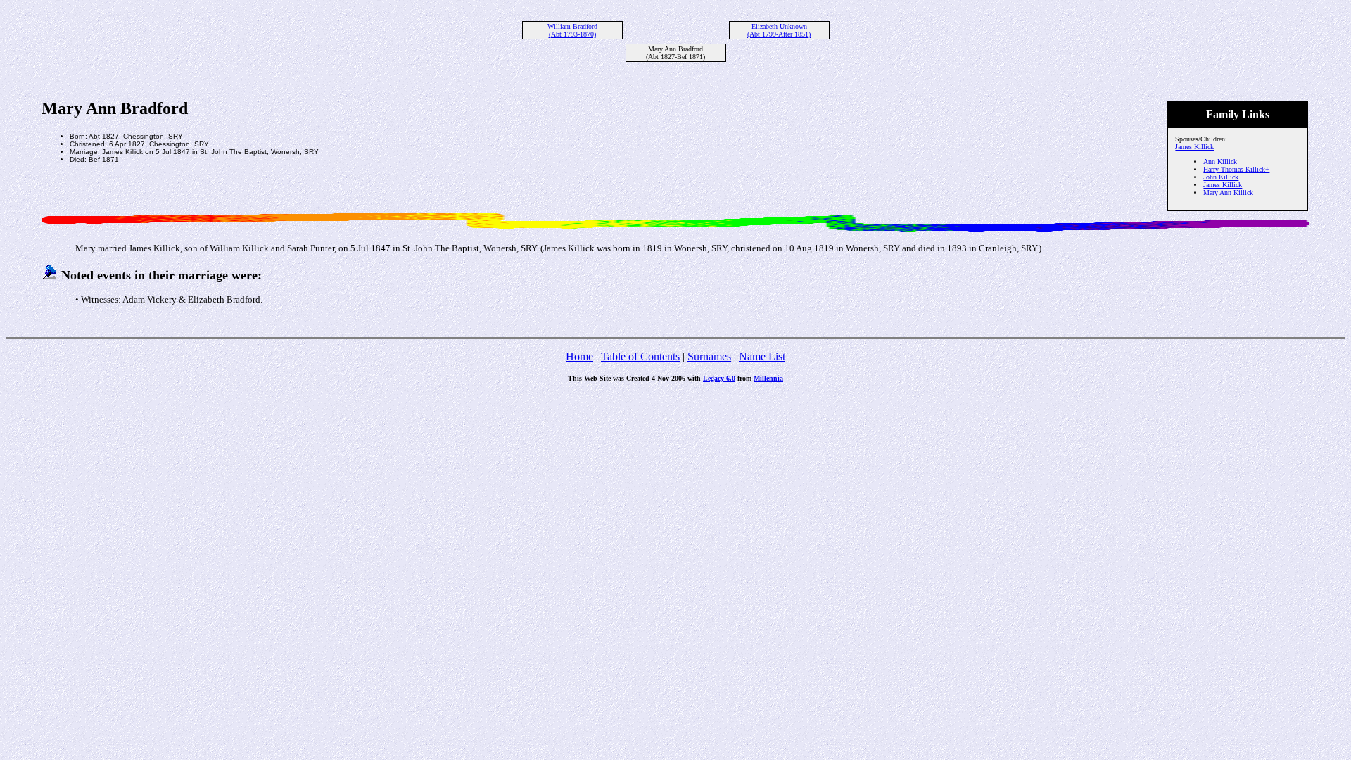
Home (579, 356)
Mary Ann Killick (1228, 192)
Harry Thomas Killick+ (1236, 169)
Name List (762, 356)
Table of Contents (640, 356)
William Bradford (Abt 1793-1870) (572, 30)
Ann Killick (1220, 161)
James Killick (1194, 147)
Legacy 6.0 (719, 378)
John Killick (1220, 177)
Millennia (768, 378)
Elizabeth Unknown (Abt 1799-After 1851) (779, 30)
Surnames (709, 356)
